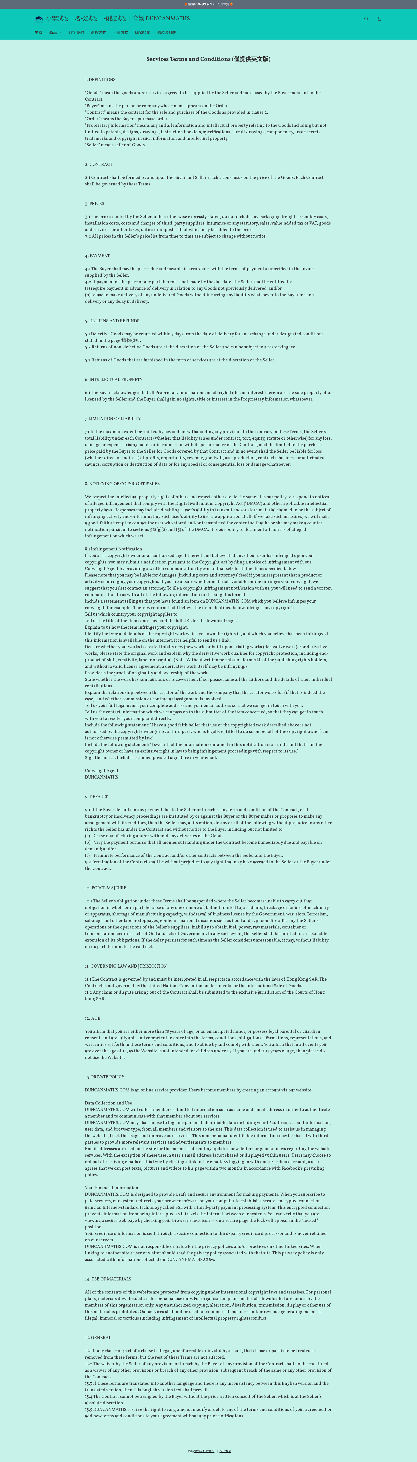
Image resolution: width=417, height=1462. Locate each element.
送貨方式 (98, 32)
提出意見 (225, 1451)
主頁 (38, 32)
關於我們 (76, 32)
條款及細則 (167, 32)
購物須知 (143, 32)
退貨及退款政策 (204, 1451)
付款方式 (120, 32)
